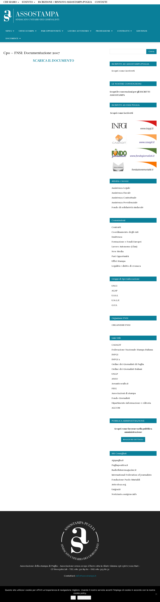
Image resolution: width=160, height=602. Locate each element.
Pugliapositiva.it (120, 465)
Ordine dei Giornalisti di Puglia (128, 364)
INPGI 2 (116, 359)
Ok (73, 597)
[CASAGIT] (133, 143)
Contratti (116, 227)
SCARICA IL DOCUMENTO (53, 61)
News (9, 31)
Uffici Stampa (118, 261)
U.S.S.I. (115, 295)
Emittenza (117, 237)
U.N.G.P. (116, 300)
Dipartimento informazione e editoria (131, 403)
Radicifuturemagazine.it (124, 470)
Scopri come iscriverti (123, 71)
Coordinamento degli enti (125, 232)
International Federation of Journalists (132, 475)
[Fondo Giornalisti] (133, 157)
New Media (118, 251)
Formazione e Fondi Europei (126, 241)
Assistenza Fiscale (121, 193)
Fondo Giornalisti (121, 398)
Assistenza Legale (121, 188)
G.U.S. (114, 305)
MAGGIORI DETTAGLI (133, 439)
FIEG (114, 388)
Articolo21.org (119, 484)
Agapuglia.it (118, 460)
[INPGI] (133, 130)
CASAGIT (116, 345)
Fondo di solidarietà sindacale (127, 207)
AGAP (115, 290)
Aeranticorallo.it (120, 383)
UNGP (115, 374)
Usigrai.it (116, 489)
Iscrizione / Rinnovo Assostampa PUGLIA (65, 2)
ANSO (115, 378)
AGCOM (116, 408)
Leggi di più (84, 597)
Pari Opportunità (120, 256)
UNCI (114, 286)
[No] (156, 594)
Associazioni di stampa (124, 393)
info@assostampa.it (86, 576)
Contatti (101, 2)
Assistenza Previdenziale (125, 202)
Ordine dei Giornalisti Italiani (127, 369)
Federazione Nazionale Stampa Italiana (132, 349)
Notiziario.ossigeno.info (124, 494)
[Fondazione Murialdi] (133, 171)
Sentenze (141, 31)
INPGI (115, 354)
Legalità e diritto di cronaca (126, 266)
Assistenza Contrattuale (124, 197)
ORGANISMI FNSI (121, 325)
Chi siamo (10, 2)
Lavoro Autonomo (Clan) (124, 246)
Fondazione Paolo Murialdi (126, 479)
